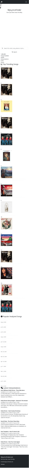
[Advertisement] (14, 29)
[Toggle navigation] (26, 2)
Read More (4, 398)
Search (15, 52)
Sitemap (2, 464)
